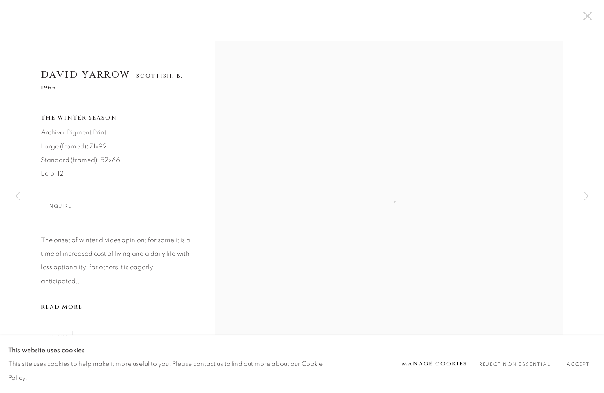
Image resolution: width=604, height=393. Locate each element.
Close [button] (585, 18)
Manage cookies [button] (434, 364)
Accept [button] (578, 364)
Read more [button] (62, 307)
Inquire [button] (59, 206)
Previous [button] (17, 196)
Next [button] (586, 196)
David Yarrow (86, 75)
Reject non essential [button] (514, 364)
